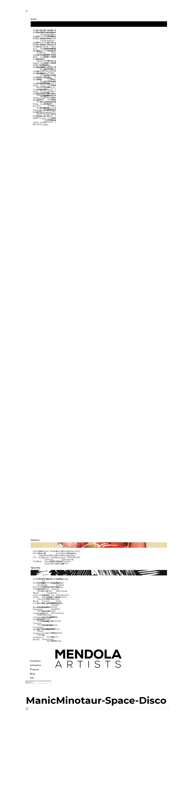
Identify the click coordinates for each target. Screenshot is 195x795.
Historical (44, 625)
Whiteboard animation (58, 596)
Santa (53, 625)
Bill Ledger (53, 92)
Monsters (49, 633)
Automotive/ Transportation (35, 588)
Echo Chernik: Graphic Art (42, 56)
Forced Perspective (44, 602)
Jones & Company (49, 107)
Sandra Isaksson (49, 100)
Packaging (53, 579)
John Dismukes (45, 108)
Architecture (35, 583)
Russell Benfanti (38, 72)
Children (35, 633)
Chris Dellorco (45, 88)
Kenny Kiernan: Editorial (53, 55)
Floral (44, 591)
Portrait (53, 599)
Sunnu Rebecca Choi (42, 83)
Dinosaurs (39, 607)
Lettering (49, 603)
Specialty (35, 568)
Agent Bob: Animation (34, 65)
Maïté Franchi (49, 37)
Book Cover (35, 602)
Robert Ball (34, 117)
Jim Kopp (53, 74)
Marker (53, 551)
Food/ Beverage (44, 596)
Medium (35, 540)
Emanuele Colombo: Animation (42, 110)
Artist (34, 19)
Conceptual (39, 595)
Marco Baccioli (34, 99)
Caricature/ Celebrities (35, 618)
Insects (49, 587)
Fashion (44, 587)
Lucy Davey (45, 76)
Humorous (44, 639)
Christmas (39, 579)
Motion (49, 637)
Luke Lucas (53, 119)
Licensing (49, 607)
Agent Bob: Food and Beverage (34, 46)
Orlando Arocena (34, 78)
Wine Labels (58, 602)
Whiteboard (70, 557)
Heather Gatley (49, 49)
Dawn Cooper (42, 123)
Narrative (49, 641)
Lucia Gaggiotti (49, 43)
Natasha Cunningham (45, 49)
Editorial (39, 615)
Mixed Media (53, 556)
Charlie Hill (49, 86)
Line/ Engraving (49, 616)
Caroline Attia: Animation (34, 91)
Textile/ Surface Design (58, 585)
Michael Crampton (45, 31)
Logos (49, 621)
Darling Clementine (45, 70)
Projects (34, 669)
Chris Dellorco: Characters (45, 95)
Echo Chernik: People (42, 46)
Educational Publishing (39, 620)
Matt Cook (42, 117)
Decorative (39, 599)
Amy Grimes (49, 74)
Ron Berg (38, 78)
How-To (44, 634)
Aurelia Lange (53, 80)
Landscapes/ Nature (49, 598)
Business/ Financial (35, 608)
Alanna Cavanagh (42, 39)
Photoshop (64, 559)
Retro (53, 617)
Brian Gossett (49, 61)
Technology (58, 579)
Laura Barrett (34, 123)
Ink (40, 561)
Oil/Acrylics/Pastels (53, 561)
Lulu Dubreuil (45, 114)
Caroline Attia (34, 84)
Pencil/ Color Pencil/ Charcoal (59, 554)
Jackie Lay (53, 86)
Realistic (53, 609)
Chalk (35, 561)
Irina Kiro (53, 62)
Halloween (44, 617)
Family (39, 635)
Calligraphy (35, 613)
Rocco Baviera (38, 37)
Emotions (39, 625)
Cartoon (35, 623)
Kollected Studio (53, 68)
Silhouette (53, 633)
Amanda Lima (53, 107)
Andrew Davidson (45, 82)
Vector (64, 563)
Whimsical (58, 591)
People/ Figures (53, 588)
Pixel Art (53, 594)
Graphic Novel (44, 612)
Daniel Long (53, 113)
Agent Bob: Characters (34, 57)
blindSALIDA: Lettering (38, 88)
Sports (53, 637)
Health (44, 621)
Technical (53, 641)
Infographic (49, 583)
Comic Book (39, 590)
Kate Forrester (49, 31)
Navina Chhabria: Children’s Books (42, 66)
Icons (49, 579)
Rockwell (53, 621)
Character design (35, 628)
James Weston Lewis (53, 99)
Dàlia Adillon (34, 31)
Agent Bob (34, 37)
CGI (34, 557)
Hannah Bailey (34, 111)
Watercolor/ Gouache (70, 552)
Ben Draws (38, 60)
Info (32, 678)
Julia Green (49, 68)
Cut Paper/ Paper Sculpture (41, 554)
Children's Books (35, 638)
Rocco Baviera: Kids (38, 44)
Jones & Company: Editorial (49, 116)
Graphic (44, 607)
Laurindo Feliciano (45, 121)
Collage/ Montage (39, 584)
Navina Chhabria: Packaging (42, 75)
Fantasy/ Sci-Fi (44, 581)
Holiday (44, 629)
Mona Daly (45, 55)
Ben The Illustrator (38, 52)
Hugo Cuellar (45, 43)
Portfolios (35, 661)
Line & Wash (47, 553)
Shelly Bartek (38, 31)
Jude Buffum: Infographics (42, 32)
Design (39, 603)
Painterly (53, 583)
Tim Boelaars (38, 106)
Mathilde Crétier (45, 37)
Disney (39, 611)
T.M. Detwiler (45, 102)
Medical (49, 629)
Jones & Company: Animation (53, 33)
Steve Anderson (34, 72)
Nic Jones (53, 41)
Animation (35, 665)
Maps (49, 625)
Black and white (35, 595)
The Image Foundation (49, 93)
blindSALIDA (38, 83)
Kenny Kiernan (53, 47)
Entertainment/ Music (39, 630)
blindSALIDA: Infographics (38, 94)
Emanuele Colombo (42, 103)
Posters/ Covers (53, 604)
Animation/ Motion (35, 552)
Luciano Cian (42, 97)
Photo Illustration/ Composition (64, 553)
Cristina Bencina (38, 66)
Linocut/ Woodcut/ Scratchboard (47, 561)
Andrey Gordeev (49, 55)
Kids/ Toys (49, 592)
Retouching (53, 613)
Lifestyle (49, 611)
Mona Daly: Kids (45, 62)
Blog (32, 673)
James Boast (38, 100)
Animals (35, 579)
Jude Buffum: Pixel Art (38, 114)
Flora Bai (34, 105)
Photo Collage (59, 562)
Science (53, 629)
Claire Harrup (49, 80)
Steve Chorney (42, 91)
